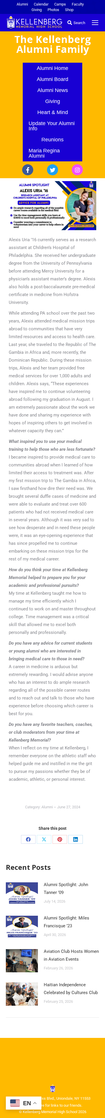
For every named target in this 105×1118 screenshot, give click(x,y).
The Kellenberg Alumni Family (52, 44)
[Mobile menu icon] (95, 23)
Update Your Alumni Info (52, 125)
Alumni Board (52, 79)
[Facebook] (27, 169)
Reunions (52, 140)
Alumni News (52, 90)
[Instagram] (77, 169)
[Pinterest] (59, 839)
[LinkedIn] (75, 839)
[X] (44, 839)
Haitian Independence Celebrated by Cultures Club (71, 988)
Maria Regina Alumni (44, 153)
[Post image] (22, 894)
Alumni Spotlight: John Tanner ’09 (66, 888)
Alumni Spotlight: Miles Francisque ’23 (66, 921)
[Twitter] (52, 169)
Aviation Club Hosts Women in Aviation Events (71, 955)
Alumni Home (52, 68)
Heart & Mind (52, 112)
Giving (52, 101)
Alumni (47, 807)
